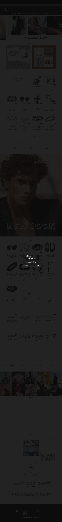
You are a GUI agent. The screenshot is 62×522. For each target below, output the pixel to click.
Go (37, 265)
